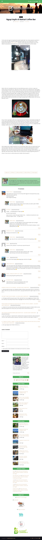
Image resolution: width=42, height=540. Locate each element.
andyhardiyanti (16, 21)
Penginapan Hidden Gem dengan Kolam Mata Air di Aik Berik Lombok (23, 387)
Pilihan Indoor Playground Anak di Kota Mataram (23, 403)
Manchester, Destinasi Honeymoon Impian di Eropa (23, 457)
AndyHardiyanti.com (11, 538)
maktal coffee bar (27, 172)
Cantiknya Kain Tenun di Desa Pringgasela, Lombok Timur (24, 451)
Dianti (14, 471)
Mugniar (8, 209)
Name (3, 340)
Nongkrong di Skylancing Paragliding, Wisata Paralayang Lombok (23, 392)
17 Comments (27, 21)
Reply (39, 199)
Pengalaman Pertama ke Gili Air (24, 441)
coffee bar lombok (19, 172)
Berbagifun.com (10, 231)
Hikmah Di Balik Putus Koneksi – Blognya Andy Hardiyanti (15, 287)
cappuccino (7, 172)
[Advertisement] (21, 31)
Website (3, 346)
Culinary (21, 17)
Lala (13, 484)
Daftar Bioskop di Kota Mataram (23, 409)
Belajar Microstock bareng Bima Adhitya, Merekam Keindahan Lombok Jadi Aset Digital (20, 472)
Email (3, 343)
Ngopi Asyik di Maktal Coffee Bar (21, 19)
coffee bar (12, 172)
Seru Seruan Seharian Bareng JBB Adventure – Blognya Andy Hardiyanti (19, 312)
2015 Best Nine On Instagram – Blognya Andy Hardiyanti (15, 296)
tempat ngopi (34, 172)
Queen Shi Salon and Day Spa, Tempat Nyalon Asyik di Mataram (24, 462)
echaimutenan (9, 280)
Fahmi (7, 257)
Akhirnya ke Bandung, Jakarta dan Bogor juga (23, 446)
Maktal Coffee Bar (14, 42)
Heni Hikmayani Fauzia (17, 475)
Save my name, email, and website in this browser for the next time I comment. (16, 348)
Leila (13, 479)
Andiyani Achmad (16, 488)
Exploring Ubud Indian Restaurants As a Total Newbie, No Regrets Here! (23, 414)
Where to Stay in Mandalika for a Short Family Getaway (24, 398)
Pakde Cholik (9, 191)
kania (7, 243)
